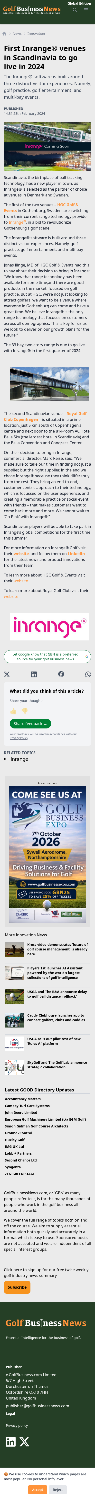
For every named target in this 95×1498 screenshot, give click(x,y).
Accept (37, 1489)
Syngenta (13, 1167)
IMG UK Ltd (14, 1146)
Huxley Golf (14, 1139)
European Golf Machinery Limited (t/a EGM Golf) (45, 1119)
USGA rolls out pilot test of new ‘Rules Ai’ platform (54, 1041)
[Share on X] (7, 674)
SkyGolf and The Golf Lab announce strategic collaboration (57, 1064)
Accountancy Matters (23, 1099)
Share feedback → (30, 723)
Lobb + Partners (18, 1153)
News (17, 33)
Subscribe (17, 1287)
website (21, 581)
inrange (19, 759)
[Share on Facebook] (61, 674)
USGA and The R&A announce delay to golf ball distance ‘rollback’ (57, 994)
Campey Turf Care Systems (27, 1105)
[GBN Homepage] (31, 10)
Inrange (17, 222)
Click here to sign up (22, 1269)
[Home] (4, 33)
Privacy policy (17, 1425)
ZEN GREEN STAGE (20, 1173)
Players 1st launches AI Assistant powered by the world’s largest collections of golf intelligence (55, 973)
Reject (58, 1489)
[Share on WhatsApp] (88, 674)
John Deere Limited (21, 1112)
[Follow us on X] (24, 1441)
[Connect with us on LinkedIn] (12, 1441)
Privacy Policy (19, 738)
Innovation (36, 33)
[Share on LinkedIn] (34, 674)
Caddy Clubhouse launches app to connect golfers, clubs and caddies (56, 1017)
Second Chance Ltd (21, 1160)
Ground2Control (18, 1133)
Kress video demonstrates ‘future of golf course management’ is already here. (57, 949)
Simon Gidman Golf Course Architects (36, 1126)
